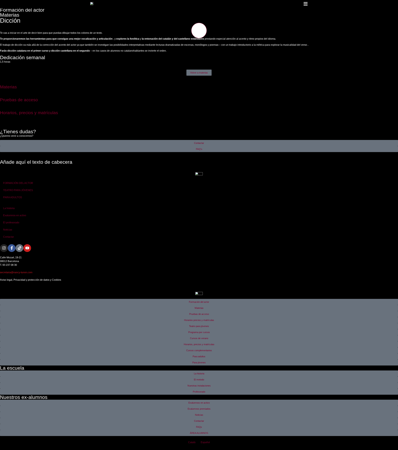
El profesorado (11, 222)
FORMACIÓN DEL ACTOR (18, 183)
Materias (9, 15)
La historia (9, 208)
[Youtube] (27, 248)
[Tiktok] (19, 248)
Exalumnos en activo (14, 215)
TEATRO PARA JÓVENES (18, 190)
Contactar (8, 236)
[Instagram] (4, 248)
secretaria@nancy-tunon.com (16, 272)
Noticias (7, 229)
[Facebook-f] (12, 248)
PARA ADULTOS (12, 197)
